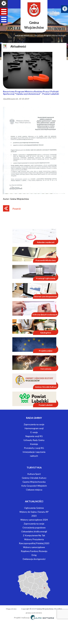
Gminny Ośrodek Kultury (34, 477)
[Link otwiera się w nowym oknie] (34, 380)
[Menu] (4, 4)
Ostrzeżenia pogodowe (34, 527)
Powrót (16, 208)
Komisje (34, 444)
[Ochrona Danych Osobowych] (34, 308)
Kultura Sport (34, 474)
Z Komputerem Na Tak (34, 535)
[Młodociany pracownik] (34, 254)
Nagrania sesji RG (34, 436)
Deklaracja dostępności (34, 559)
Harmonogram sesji (34, 428)
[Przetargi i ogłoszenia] (34, 271)
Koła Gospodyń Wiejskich (34, 485)
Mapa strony (11, 609)
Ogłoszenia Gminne (34, 508)
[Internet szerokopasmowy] (34, 290)
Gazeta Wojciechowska (34, 481)
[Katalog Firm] (34, 326)
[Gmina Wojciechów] (34, 9)
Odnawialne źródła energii (34, 531)
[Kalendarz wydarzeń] (34, 236)
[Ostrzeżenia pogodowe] (34, 362)
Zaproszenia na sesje (34, 424)
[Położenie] (34, 585)
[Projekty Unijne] (34, 344)
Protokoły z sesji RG (34, 448)
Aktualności (28, 35)
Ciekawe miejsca (34, 489)
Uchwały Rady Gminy (34, 440)
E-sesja (34, 432)
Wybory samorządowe (34, 547)
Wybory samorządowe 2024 (34, 519)
